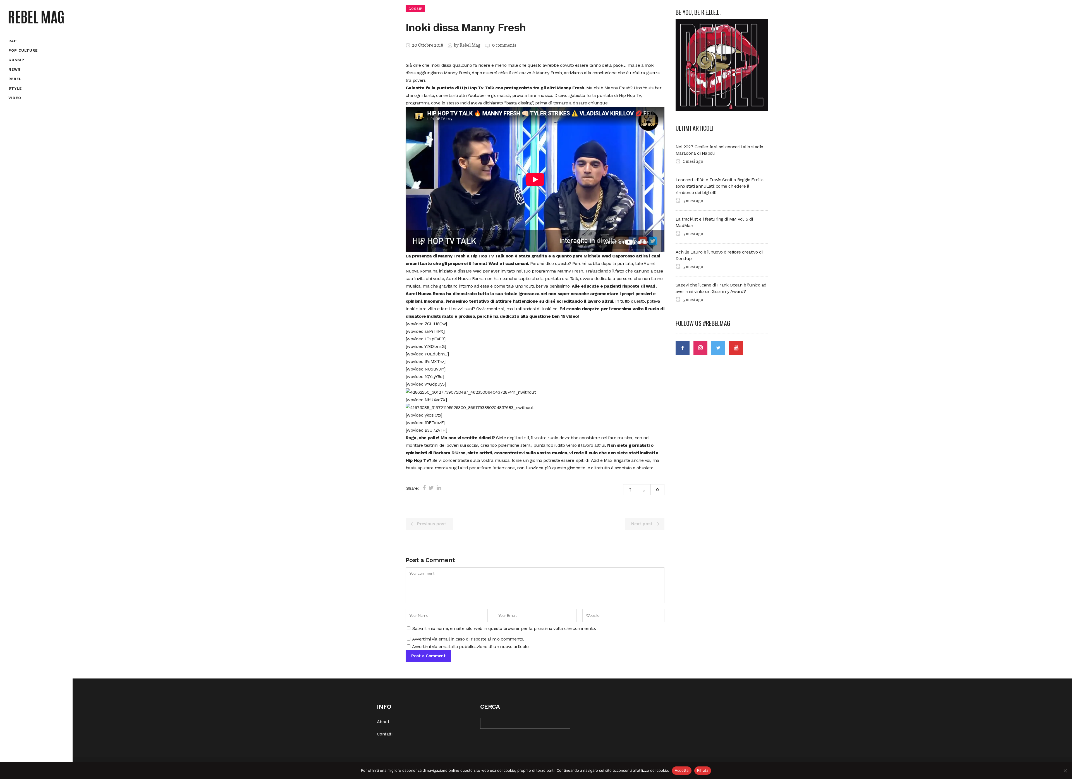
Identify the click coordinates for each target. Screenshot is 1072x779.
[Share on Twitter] (431, 487)
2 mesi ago (692, 162)
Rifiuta (703, 770)
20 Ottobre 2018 (427, 45)
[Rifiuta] (1065, 770)
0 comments (504, 45)
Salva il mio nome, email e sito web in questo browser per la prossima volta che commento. (504, 628)
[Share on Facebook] (424, 487)
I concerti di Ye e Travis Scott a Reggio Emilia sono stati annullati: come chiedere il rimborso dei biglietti (720, 186)
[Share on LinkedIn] (439, 487)
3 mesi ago (692, 201)
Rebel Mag (470, 45)
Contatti (384, 734)
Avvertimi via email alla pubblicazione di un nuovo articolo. (470, 646)
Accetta (682, 770)
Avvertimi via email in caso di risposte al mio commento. (468, 639)
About (383, 721)
